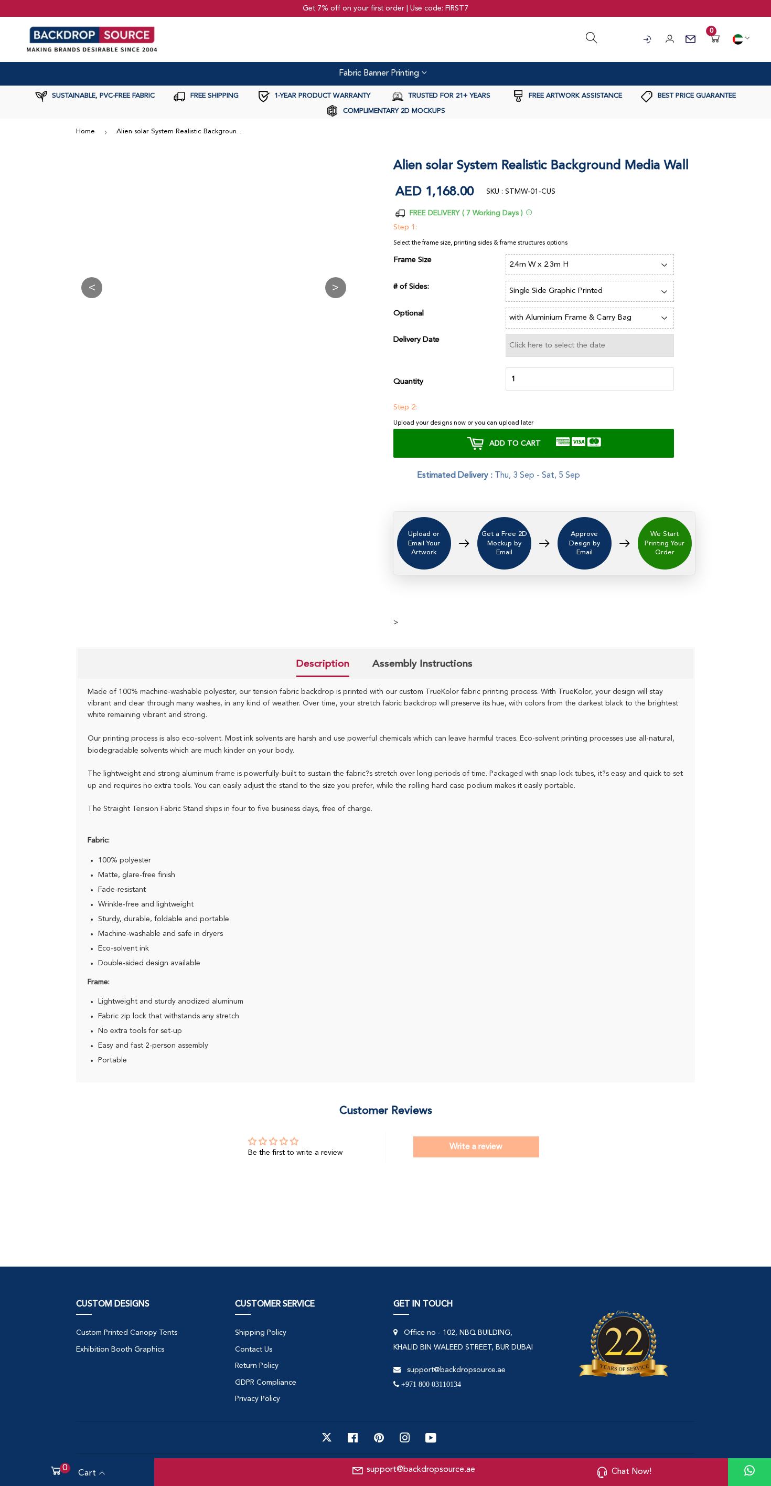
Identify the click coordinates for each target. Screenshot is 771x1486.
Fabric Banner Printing (380, 73)
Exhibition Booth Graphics (120, 1349)
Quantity (408, 382)
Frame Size (412, 260)
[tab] (323, 664)
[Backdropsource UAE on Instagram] (405, 1437)
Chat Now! (631, 1472)
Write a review (475, 1147)
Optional (408, 314)
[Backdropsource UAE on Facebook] (352, 1437)
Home (85, 131)
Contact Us (253, 1349)
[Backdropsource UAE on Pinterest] (378, 1437)
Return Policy (257, 1365)
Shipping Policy (260, 1332)
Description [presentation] (322, 663)
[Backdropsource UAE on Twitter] (327, 1437)
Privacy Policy (257, 1399)
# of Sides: (411, 287)
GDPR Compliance (265, 1382)
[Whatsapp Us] (749, 1472)
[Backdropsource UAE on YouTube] (430, 1437)
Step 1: (405, 227)
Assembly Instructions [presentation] (422, 663)
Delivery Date (416, 340)
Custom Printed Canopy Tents (126, 1332)
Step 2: (405, 408)
